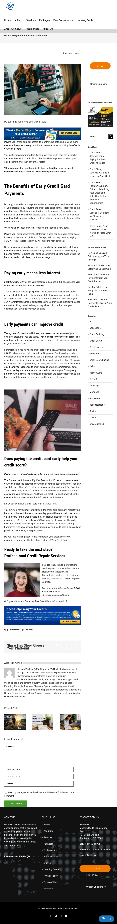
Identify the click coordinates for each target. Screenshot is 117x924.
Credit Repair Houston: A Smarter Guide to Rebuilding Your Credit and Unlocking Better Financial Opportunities (99, 192)
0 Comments (28, 630)
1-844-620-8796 (92, 844)
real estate (94, 398)
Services (48, 837)
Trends (92, 417)
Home (47, 824)
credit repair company (53, 568)
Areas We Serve (51, 856)
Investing (94, 385)
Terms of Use (50, 882)
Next (76, 53)
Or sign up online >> (100, 84)
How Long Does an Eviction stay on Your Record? (98, 256)
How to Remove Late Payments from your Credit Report (98, 278)
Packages (48, 843)
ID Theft (93, 379)
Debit (92, 366)
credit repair (95, 353)
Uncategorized (96, 424)
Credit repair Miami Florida (42, 227)
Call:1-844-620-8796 (93, 869)
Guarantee (49, 888)
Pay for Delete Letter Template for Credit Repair (98, 290)
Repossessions (97, 404)
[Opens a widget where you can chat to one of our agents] (106, 919)
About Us (48, 831)
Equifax (36, 480)
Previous (67, 53)
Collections (95, 328)
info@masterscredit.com (57, 595)
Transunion (46, 480)
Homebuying (95, 372)
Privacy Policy (51, 875)
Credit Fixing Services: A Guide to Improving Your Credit (100, 172)
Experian (57, 480)
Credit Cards (95, 340)
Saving (92, 411)
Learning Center (51, 869)
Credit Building (16, 630)
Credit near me (96, 347)
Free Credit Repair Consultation (50, 601)
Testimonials (50, 850)
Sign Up (47, 863)
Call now (100, 66)
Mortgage (94, 392)
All (90, 321)
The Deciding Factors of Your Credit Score (48, 540)
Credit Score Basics (99, 360)
